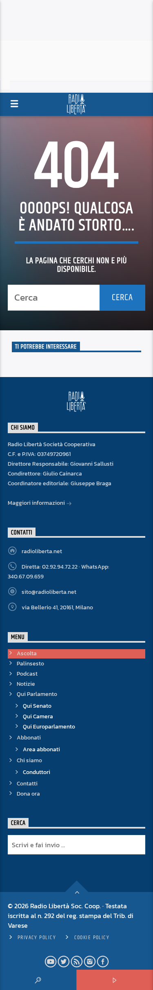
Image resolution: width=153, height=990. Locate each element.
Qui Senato (37, 706)
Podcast (27, 673)
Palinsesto (30, 663)
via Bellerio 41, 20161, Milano (57, 607)
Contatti (27, 783)
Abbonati (29, 737)
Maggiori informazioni (37, 503)
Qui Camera (38, 716)
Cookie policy (92, 937)
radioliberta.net (42, 551)
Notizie (26, 684)
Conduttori (36, 772)
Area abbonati (41, 749)
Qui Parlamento (37, 694)
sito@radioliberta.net (49, 592)
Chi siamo (29, 760)
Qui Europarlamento (49, 726)
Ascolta (27, 653)
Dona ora (28, 793)
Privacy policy (37, 937)
